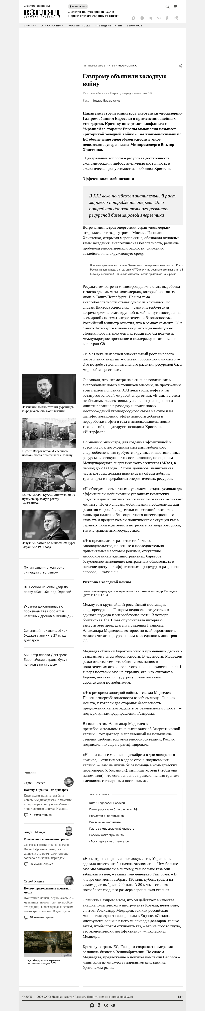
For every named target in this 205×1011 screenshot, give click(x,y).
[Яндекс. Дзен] (142, 18)
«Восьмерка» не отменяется (109, 841)
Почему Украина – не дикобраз (46, 790)
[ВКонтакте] (159, 18)
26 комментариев (41, 864)
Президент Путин (108, 25)
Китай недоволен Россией (107, 803)
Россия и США (79, 25)
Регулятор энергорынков (106, 815)
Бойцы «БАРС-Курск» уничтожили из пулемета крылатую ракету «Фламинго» (48, 499)
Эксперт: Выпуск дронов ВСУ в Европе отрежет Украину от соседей (93, 14)
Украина (30, 25)
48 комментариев (41, 917)
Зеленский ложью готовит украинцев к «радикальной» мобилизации (48, 409)
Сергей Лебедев (34, 783)
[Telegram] (151, 18)
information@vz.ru (121, 996)
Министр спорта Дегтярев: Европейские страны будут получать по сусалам (45, 659)
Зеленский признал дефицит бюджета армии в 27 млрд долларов (46, 635)
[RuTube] (176, 18)
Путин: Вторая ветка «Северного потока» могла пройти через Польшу (47, 453)
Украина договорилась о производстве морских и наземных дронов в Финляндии (48, 611)
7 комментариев (40, 814)
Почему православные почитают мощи (47, 890)
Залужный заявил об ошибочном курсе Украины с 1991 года (48, 545)
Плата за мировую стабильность (111, 828)
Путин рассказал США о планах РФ (113, 809)
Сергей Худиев (34, 881)
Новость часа (79, 6)
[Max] (134, 18)
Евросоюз (134, 25)
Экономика (127, 65)
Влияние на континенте (105, 822)
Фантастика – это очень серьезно (47, 839)
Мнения (31, 772)
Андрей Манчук (35, 832)
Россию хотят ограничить (106, 835)
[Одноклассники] (167, 18)
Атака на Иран (52, 25)
